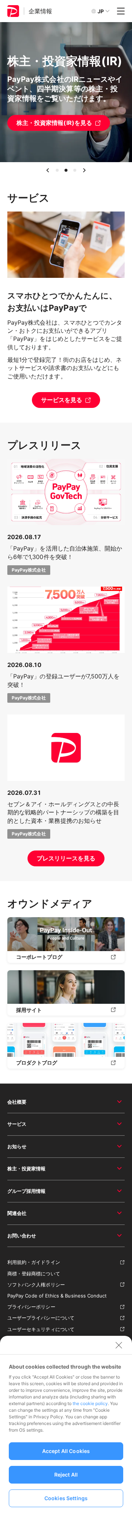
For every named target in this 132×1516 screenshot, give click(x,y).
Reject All (66, 1474)
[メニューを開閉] (121, 11)
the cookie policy (90, 1403)
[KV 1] (57, 170)
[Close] (118, 1345)
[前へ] (47, 170)
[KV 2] (66, 170)
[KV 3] (74, 170)
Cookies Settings (66, 1498)
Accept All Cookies (66, 1451)
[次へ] (84, 170)
